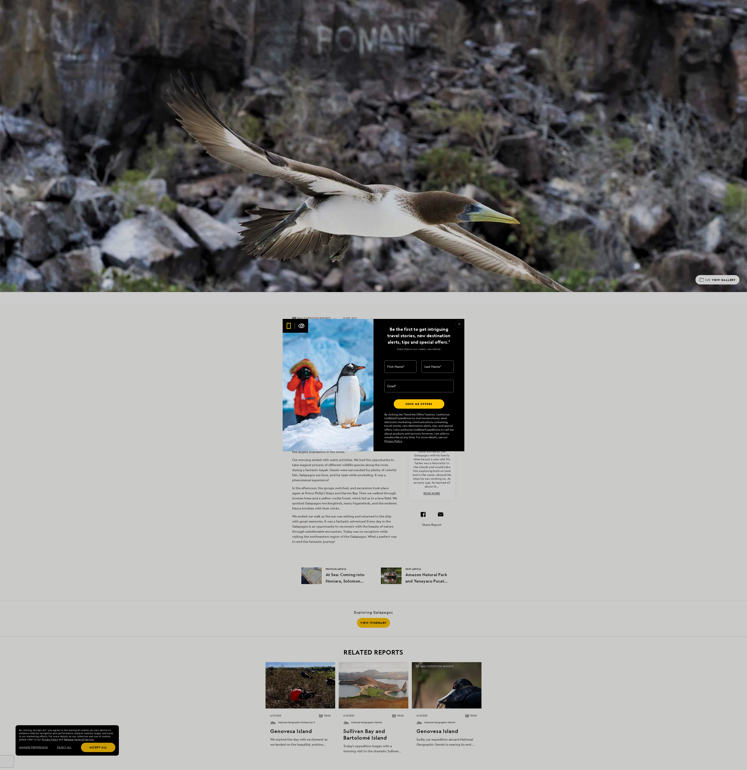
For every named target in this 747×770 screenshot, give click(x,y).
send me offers (418, 404)
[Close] (459, 324)
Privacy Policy (393, 441)
